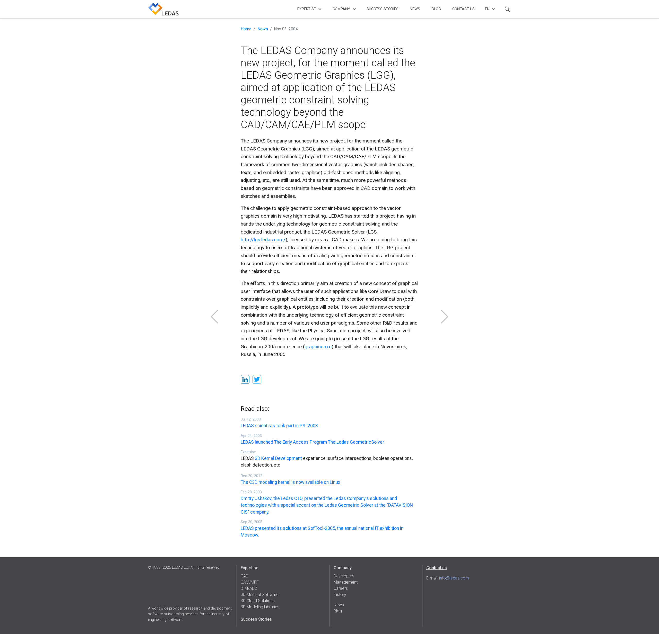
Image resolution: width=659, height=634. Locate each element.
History (340, 594)
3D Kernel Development (278, 458)
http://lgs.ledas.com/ (263, 240)
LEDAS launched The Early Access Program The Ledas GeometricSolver (312, 442)
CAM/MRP (250, 582)
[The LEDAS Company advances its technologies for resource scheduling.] (214, 316)
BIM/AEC (249, 588)
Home (246, 28)
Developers (344, 576)
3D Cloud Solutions (258, 600)
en (487, 9)
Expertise (306, 9)
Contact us (436, 567)
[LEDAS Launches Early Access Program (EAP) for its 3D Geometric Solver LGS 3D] (444, 316)
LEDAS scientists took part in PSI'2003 (279, 425)
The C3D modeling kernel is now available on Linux (290, 482)
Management (346, 582)
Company (341, 9)
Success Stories (382, 9)
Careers (341, 588)
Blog (436, 9)
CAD (244, 576)
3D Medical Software (260, 594)
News (415, 9)
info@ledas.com (454, 578)
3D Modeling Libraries (260, 606)
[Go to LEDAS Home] (163, 9)
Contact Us (463, 9)
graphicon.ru (318, 347)
